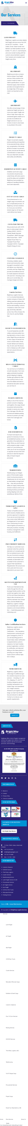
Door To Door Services (11, 1016)
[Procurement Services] (15, 540)
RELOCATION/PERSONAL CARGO (15, 365)
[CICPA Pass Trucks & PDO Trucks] (15, 220)
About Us (5, 791)
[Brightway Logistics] (7, 2)
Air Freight (8, 936)
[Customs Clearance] (15, 254)
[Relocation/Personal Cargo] (6, 976)
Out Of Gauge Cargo (11, 1073)
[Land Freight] (15, 33)
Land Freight (9, 924)
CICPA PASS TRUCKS (15, 224)
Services (5, 914)
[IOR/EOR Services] (15, 428)
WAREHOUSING (15, 470)
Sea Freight (6, 887)
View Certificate (14, 750)
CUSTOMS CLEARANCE (15, 258)
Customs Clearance (8, 867)
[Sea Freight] (15, 67)
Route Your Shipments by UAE (13, 1108)
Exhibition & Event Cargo (12, 993)
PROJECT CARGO (15, 137)
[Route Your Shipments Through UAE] (6, 1102)
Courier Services (15, 292)
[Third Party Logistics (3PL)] (15, 502)
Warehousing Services (8, 877)
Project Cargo (9, 1096)
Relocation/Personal (8, 892)
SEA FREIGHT (15, 71)
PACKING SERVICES (15, 398)
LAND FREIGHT (10, 37)
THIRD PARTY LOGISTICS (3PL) (15, 507)
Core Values (3, 1125)
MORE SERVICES (15, 669)
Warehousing (9, 1062)
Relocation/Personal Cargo (13, 982)
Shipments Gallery (10, 1125)
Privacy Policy (6, 796)
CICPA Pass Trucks (10, 959)
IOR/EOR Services (7, 869)
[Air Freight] (15, 101)
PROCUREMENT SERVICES (15, 544)
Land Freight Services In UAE (10, 880)
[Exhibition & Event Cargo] (15, 165)
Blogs (16, 1125)
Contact (5, 793)
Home (4, 23)
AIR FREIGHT (15, 105)
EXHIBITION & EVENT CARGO (15, 169)
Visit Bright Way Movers (9, 831)
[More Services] (15, 578)
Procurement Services (8, 882)
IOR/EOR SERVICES (15, 432)
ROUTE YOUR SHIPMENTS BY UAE (15, 583)
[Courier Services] (15, 288)
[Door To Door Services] (15, 324)
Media (7, 1123)
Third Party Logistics (8, 872)
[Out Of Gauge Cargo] (15, 192)
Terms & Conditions (8, 798)
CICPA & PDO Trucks (8, 890)
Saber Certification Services (15, 624)
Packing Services (7, 895)
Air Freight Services (7, 885)
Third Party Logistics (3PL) (12, 1050)
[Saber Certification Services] (15, 360)
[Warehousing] (15, 466)
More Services (9, 1119)
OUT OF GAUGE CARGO (15, 197)
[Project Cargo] (15, 133)
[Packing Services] (6, 1022)
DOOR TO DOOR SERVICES (15, 328)
